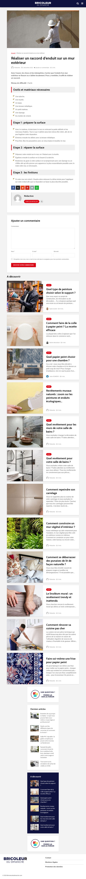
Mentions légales (51, 862)
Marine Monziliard (54, 342)
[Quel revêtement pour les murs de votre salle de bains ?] (25, 432)
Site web (56, 251)
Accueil (13, 53)
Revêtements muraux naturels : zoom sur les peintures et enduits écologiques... (59, 396)
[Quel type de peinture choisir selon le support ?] (25, 296)
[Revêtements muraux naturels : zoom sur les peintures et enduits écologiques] (25, 398)
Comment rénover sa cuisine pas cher (58, 626)
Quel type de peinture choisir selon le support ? (61, 291)
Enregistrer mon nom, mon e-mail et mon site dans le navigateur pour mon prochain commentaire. (41, 259)
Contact (48, 858)
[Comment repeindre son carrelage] (25, 499)
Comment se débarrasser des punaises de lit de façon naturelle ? (61, 560)
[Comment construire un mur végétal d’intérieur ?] (25, 533)
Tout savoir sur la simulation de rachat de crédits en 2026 (47, 764)
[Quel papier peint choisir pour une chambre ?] (25, 364)
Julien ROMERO (54, 376)
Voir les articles (32, 201)
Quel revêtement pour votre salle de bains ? (59, 460)
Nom (13, 251)
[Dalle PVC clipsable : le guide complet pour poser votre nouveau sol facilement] (34, 738)
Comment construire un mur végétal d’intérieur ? (60, 525)
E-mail (34, 251)
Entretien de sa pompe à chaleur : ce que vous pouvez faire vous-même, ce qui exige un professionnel (47, 718)
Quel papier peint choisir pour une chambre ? (60, 358)
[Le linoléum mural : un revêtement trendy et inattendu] (25, 601)
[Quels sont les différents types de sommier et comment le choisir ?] (34, 728)
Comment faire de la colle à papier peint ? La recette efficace (61, 326)
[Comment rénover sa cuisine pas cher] (25, 634)
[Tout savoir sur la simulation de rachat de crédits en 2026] (34, 763)
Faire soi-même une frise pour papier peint (61, 660)
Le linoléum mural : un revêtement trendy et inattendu (59, 597)
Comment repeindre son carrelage (60, 491)
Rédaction (17, 67)
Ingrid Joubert (53, 309)
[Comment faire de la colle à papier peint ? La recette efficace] (25, 330)
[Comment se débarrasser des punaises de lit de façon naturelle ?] (25, 567)
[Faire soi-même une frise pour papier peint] (25, 668)
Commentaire (15, 226)
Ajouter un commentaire (42, 67)
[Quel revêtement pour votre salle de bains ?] (25, 465)
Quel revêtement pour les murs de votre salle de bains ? (61, 428)
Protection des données (54, 867)
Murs (48, 285)
